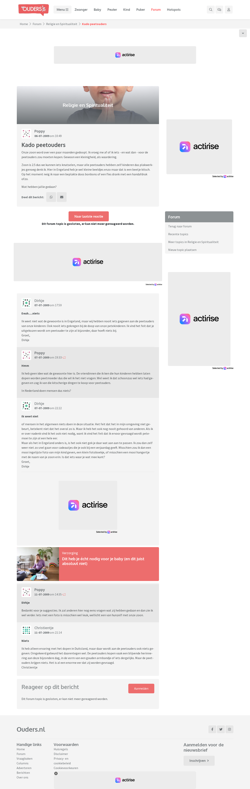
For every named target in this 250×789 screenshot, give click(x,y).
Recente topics (178, 234)
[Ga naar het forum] (219, 10)
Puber (140, 10)
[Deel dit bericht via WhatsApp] (51, 197)
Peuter (112, 10)
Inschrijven (197, 761)
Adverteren (24, 768)
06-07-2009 (41, 136)
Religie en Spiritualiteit (61, 24)
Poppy (39, 131)
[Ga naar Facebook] (212, 729)
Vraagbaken (24, 758)
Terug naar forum (180, 226)
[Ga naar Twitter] (221, 729)
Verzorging (70, 553)
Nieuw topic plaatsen (182, 250)
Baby (97, 10)
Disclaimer (61, 754)
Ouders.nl (31, 729)
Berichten (23, 773)
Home (24, 24)
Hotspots (174, 10)
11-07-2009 (41, 594)
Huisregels (61, 749)
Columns (23, 763)
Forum (156, 10)
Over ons (22, 777)
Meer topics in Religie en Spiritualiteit (193, 242)
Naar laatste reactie (88, 216)
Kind (126, 10)
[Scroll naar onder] (243, 33)
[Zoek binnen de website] (211, 10)
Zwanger (81, 10)
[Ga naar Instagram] (229, 729)
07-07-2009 (41, 305)
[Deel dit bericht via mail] (62, 197)
